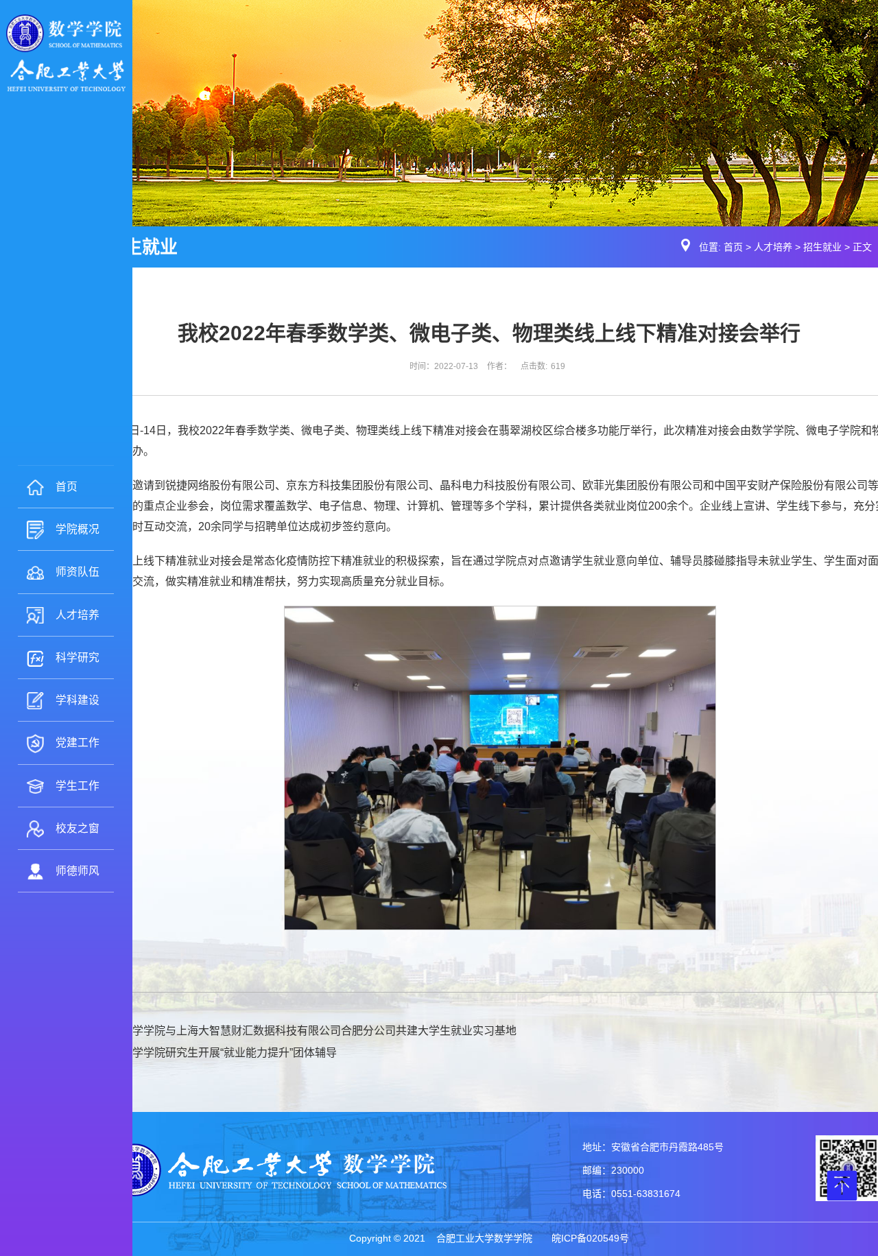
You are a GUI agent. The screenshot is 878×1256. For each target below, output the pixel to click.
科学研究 (77, 657)
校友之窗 (77, 828)
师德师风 (77, 871)
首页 (67, 487)
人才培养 (77, 615)
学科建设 (77, 700)
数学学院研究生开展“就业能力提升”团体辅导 (229, 1052)
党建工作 (77, 742)
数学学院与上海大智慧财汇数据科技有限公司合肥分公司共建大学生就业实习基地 (319, 1030)
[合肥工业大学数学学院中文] (66, 52)
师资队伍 (77, 572)
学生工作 (77, 786)
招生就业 (822, 246)
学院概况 (77, 529)
